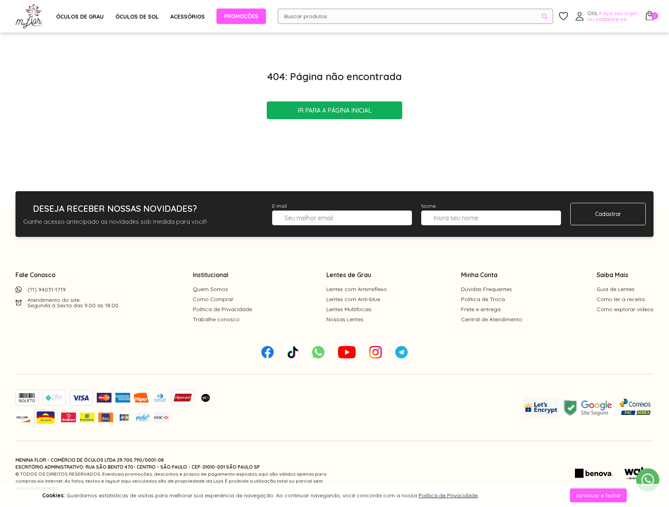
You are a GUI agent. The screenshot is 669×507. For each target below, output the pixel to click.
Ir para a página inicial (335, 110)
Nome (428, 206)
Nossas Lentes (345, 319)
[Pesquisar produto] (544, 16)
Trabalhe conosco (216, 319)
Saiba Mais (612, 275)
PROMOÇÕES (241, 16)
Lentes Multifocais (349, 309)
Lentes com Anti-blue (353, 299)
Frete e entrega (481, 309)
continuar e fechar (598, 495)
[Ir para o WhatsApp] (647, 480)
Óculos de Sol (137, 16)
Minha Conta (479, 275)
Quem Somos (210, 289)
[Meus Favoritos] (563, 16)
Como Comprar (213, 299)
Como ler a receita (621, 299)
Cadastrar (608, 214)
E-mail (279, 206)
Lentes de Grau (348, 275)
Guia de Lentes (616, 289)
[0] (650, 18)
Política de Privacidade (222, 309)
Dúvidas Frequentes (486, 289)
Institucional (210, 275)
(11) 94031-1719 (46, 289)
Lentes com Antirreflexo (356, 289)
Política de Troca (483, 299)
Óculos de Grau (80, 16)
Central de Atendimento (491, 319)
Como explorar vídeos (625, 309)
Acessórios (187, 16)
